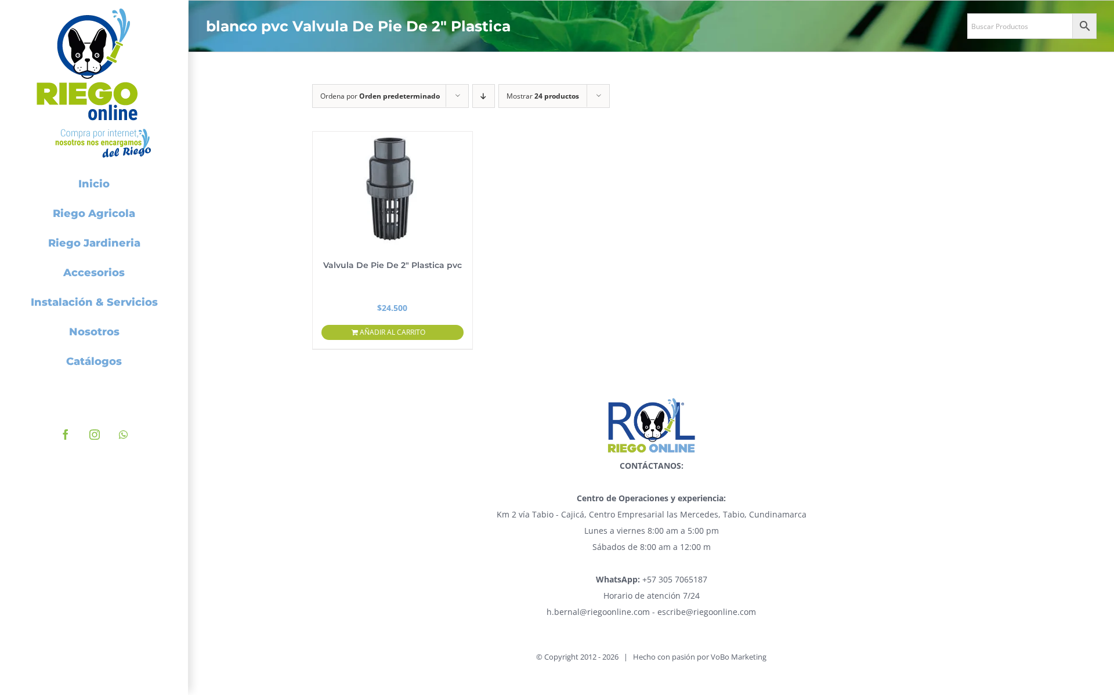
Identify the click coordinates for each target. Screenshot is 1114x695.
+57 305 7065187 (651, 579)
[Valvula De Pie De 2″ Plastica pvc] (393, 190)
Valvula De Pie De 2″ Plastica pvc (392, 265)
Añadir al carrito (392, 332)
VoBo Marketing (738, 656)
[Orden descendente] (483, 96)
